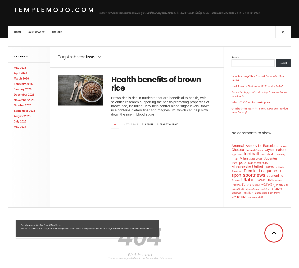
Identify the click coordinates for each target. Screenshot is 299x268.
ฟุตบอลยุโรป (238, 189)
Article (57, 32)
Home (17, 32)
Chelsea (238, 150)
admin (149, 124)
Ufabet (248, 179)
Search (235, 57)
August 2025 (22, 116)
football (251, 154)
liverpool (239, 162)
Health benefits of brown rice (156, 84)
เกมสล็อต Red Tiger (264, 193)
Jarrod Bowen (255, 159)
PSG (277, 171)
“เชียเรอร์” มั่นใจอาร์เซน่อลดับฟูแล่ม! (251, 102)
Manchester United (247, 167)
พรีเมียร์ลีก (267, 184)
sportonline (275, 175)
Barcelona (270, 146)
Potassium (237, 171)
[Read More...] (115, 124)
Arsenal (238, 145)
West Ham (265, 180)
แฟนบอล (239, 197)
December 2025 (24, 94)
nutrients (280, 167)
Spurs (236, 180)
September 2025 (24, 110)
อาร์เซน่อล (236, 193)
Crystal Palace (275, 150)
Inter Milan (240, 158)
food (240, 154)
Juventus (271, 158)
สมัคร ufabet (36, 32)
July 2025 (20, 121)
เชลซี (277, 193)
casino (283, 146)
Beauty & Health (170, 124)
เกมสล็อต (248, 192)
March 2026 (21, 78)
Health (270, 154)
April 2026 (20, 73)
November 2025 (24, 100)
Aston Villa (253, 146)
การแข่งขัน (238, 184)
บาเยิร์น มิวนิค (253, 185)
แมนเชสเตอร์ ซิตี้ (255, 197)
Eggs (234, 154)
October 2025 (22, 105)
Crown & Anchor (254, 150)
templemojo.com (54, 10)
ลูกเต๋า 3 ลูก (265, 189)
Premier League (258, 171)
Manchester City (258, 162)
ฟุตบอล (282, 184)
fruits (262, 154)
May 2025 (20, 126)
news (269, 167)
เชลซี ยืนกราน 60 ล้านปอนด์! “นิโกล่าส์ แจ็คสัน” (257, 86)
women (278, 180)
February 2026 (23, 83)
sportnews (254, 175)
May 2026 (20, 67)
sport (236, 175)
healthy (281, 154)
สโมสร (276, 189)
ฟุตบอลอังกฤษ (252, 189)
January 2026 (22, 89)
